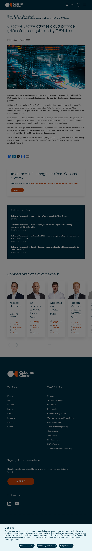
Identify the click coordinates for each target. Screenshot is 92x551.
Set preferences (66, 546)
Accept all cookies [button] (26, 546)
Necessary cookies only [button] (47, 546)
